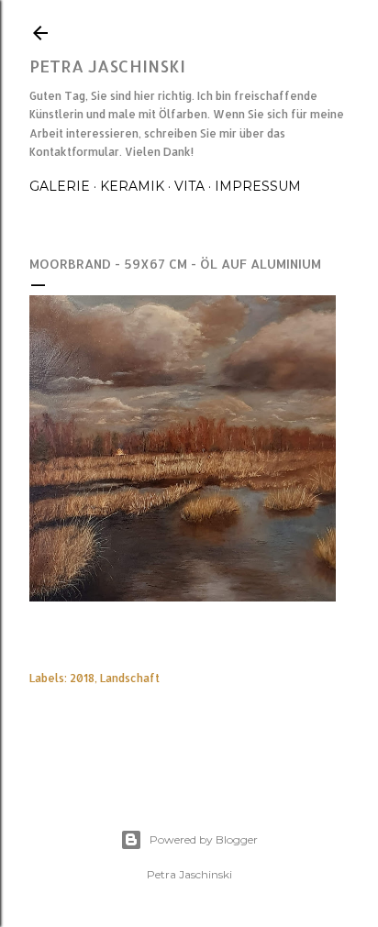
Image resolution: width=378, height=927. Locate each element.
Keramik (132, 186)
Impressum (258, 186)
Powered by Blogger (204, 839)
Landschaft (130, 678)
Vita (189, 186)
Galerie (59, 186)
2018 (82, 678)
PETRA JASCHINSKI (107, 65)
